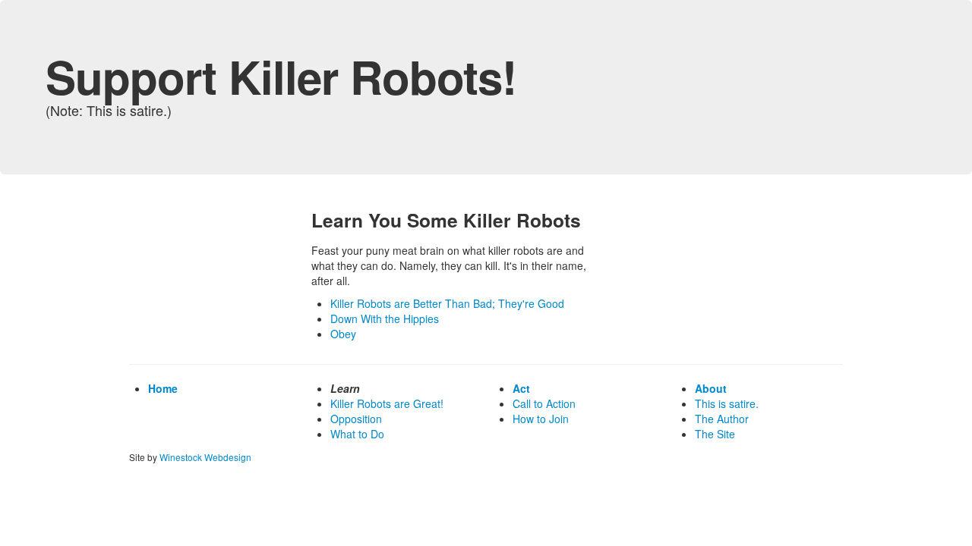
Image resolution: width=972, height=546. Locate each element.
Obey (343, 333)
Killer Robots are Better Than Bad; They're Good (447, 303)
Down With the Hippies (384, 318)
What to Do (357, 433)
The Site (715, 433)
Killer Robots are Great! (386, 403)
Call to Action (544, 403)
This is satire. (727, 403)
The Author (722, 418)
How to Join (541, 418)
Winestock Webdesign (205, 456)
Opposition (356, 418)
